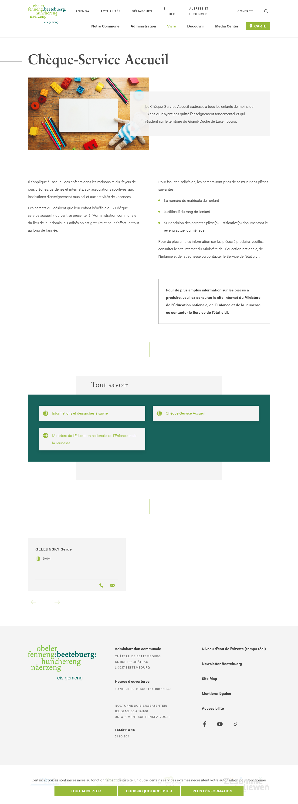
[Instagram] (235, 724)
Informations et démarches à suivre (80, 413)
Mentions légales (216, 693)
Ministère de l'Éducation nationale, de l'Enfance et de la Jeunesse (94, 439)
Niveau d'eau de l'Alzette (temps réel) (234, 648)
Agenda (82, 11)
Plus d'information (212, 791)
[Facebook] (204, 724)
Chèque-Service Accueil (185, 413)
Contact (245, 11)
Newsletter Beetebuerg (222, 663)
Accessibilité (213, 708)
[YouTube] (220, 724)
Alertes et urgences (198, 11)
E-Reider (169, 11)
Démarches (142, 11)
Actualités (111, 11)
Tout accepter (86, 791)
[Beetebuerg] (47, 19)
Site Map (209, 678)
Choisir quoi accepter (149, 791)
